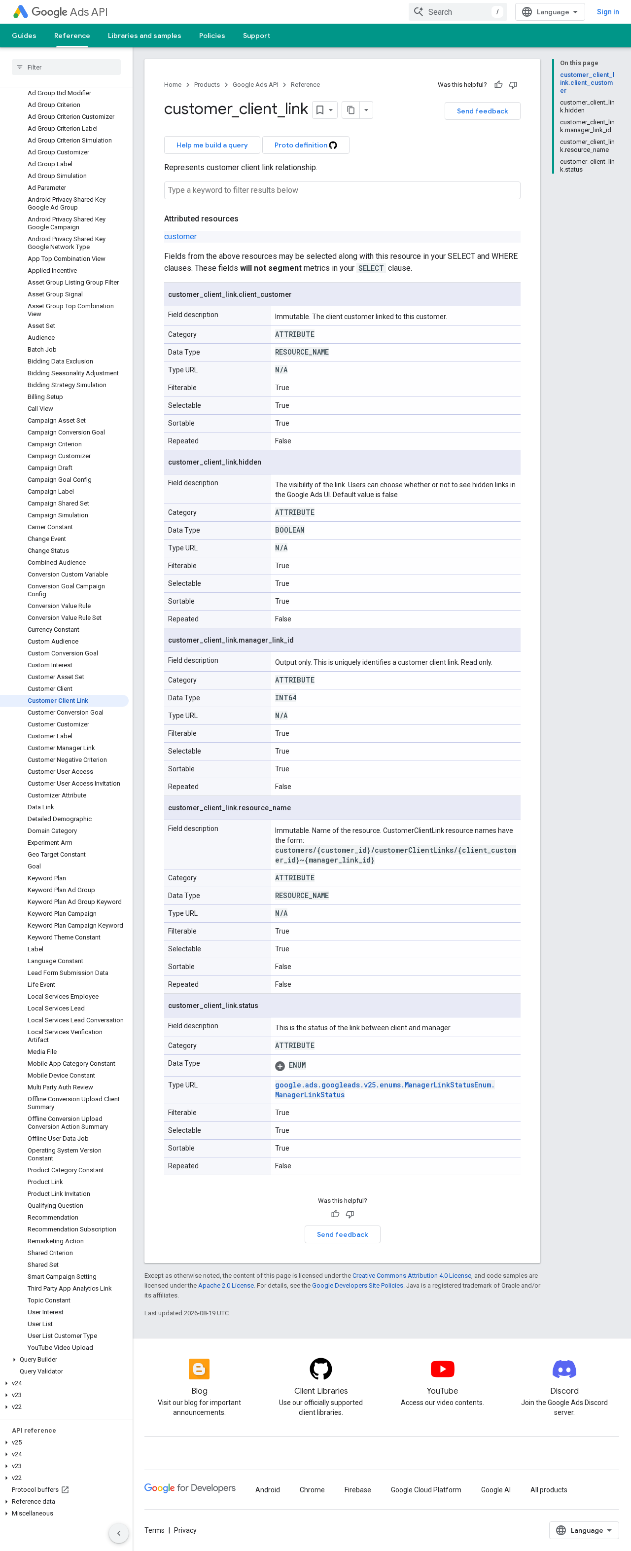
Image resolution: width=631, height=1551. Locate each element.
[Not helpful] (513, 84)
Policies (212, 35)
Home (172, 84)
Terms (154, 1530)
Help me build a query (212, 145)
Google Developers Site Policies (357, 1285)
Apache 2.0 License (226, 1285)
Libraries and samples (144, 35)
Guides (24, 35)
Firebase (358, 1490)
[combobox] (458, 12)
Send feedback (482, 111)
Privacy (185, 1530)
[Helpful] (498, 84)
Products (207, 84)
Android (267, 1490)
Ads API (89, 12)
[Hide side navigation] (119, 1533)
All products (548, 1490)
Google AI (496, 1490)
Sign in (608, 12)
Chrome (312, 1490)
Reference (72, 35)
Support (256, 35)
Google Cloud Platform (426, 1490)
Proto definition (302, 145)
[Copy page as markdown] (351, 110)
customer (180, 236)
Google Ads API (255, 84)
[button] (64, 1360)
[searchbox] (66, 67)
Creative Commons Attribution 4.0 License (411, 1275)
